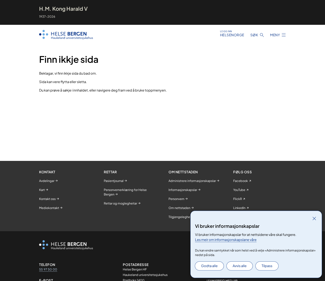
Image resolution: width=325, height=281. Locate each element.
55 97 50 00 (48, 269)
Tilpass (267, 266)
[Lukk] (314, 218)
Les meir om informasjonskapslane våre (226, 239)
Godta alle (209, 266)
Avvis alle (240, 266)
